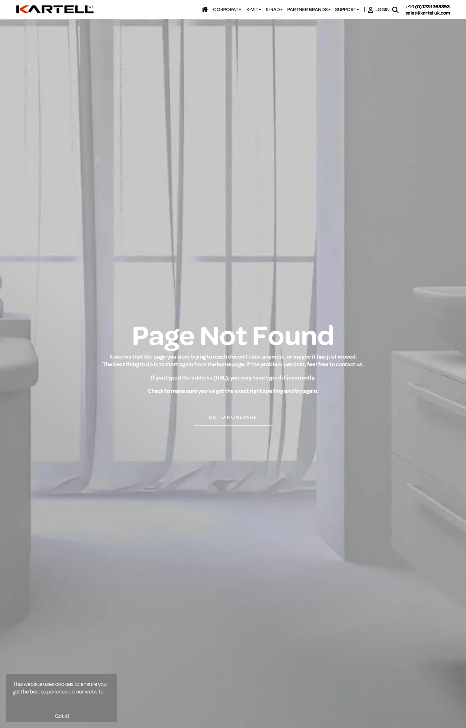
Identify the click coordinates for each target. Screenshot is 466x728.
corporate (227, 10)
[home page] (55, 10)
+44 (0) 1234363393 (427, 6)
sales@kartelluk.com (427, 13)
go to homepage (233, 417)
